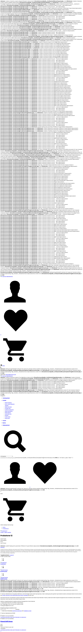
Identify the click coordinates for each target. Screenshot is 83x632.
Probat (3, 595)
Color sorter (7, 416)
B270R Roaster (3, 571)
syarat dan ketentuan (17, 610)
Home (4, 527)
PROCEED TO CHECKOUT (20, 617)
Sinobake (26, 595)
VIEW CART (12, 617)
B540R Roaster (3, 579)
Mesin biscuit (8, 412)
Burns (19, 595)
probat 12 (12, 555)
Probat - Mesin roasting (5, 532)
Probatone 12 (6, 528)
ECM (11, 595)
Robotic (6, 415)
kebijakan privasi (27, 610)
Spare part (7, 418)
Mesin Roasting (8, 402)
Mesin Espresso (8, 407)
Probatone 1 (3, 564)
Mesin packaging (8, 411)
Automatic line (8, 414)
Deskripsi (2, 547)
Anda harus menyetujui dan (16, 610)
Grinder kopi (7, 408)
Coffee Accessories (9, 409)
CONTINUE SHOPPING (5, 617)
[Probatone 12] (3, 531)
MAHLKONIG (15, 595)
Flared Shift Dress (6, 621)
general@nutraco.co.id (11, 374)
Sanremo (8, 595)
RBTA (22, 595)
